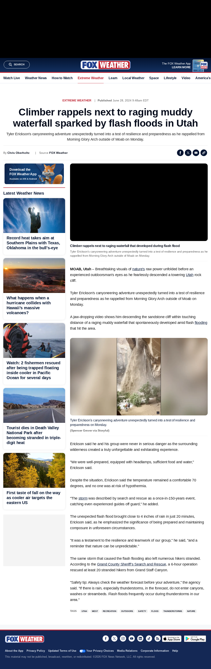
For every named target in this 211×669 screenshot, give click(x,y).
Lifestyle (170, 78)
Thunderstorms (172, 611)
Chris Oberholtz (18, 152)
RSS (158, 638)
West (95, 611)
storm (83, 498)
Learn (113, 78)
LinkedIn (140, 638)
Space (154, 78)
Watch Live (11, 78)
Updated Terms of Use (62, 650)
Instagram (123, 638)
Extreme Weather (91, 78)
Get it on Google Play (195, 638)
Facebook (180, 152)
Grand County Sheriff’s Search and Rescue (131, 564)
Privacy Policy (36, 650)
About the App (14, 650)
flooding (201, 323)
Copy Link (203, 152)
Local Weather (133, 78)
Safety (142, 611)
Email (196, 152)
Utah (189, 275)
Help (175, 650)
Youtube (132, 638)
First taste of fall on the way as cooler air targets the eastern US (33, 497)
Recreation (109, 611)
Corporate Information (155, 650)
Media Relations (127, 650)
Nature (191, 611)
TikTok (149, 638)
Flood (154, 611)
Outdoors (127, 611)
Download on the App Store (172, 638)
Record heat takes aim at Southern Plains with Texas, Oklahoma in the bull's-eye (33, 243)
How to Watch (62, 78)
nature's (138, 269)
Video (186, 78)
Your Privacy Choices (100, 650)
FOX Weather (58, 152)
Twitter (188, 152)
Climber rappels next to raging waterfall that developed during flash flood (125, 246)
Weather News (36, 78)
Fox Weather (105, 64)
